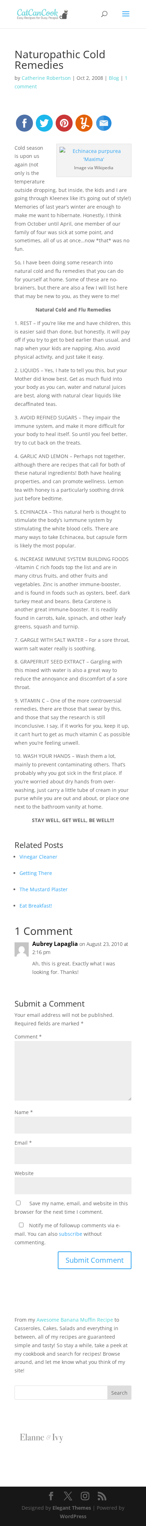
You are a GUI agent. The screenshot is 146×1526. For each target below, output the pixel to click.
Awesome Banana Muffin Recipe (74, 1319)
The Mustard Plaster (43, 889)
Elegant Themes (71, 1507)
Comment (28, 1036)
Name (24, 1112)
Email (23, 1142)
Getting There (35, 873)
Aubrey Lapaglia (55, 944)
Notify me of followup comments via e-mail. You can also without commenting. (67, 1234)
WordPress (73, 1516)
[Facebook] (24, 126)
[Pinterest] (64, 126)
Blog (114, 78)
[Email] (104, 126)
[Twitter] (44, 126)
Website (24, 1173)
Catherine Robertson (46, 78)
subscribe (70, 1233)
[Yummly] (84, 126)
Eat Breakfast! (35, 905)
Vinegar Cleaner (38, 856)
